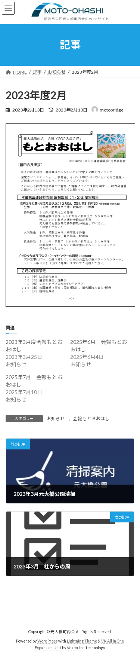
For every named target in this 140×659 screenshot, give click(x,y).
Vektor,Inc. (76, 648)
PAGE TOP (129, 631)
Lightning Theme (82, 641)
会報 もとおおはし (91, 418)
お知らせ (56, 418)
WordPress (47, 641)
